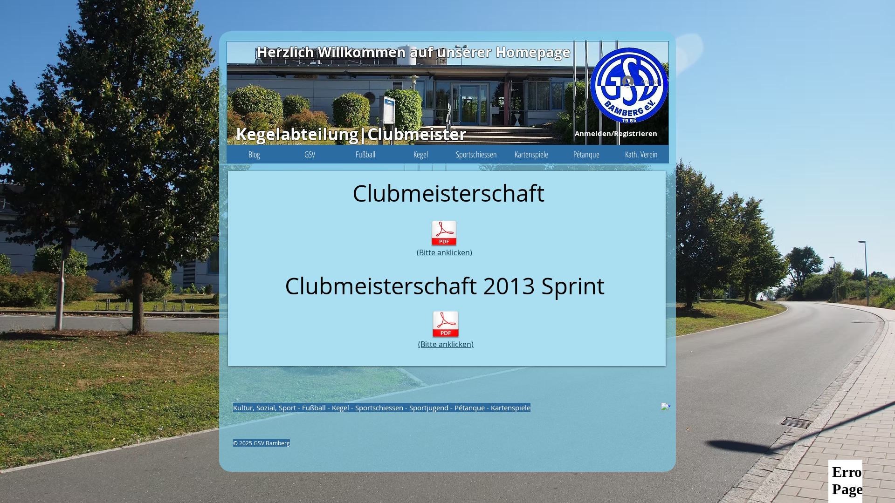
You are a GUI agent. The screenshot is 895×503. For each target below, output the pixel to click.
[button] (309, 154)
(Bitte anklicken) (444, 252)
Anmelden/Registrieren (616, 133)
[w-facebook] (665, 407)
